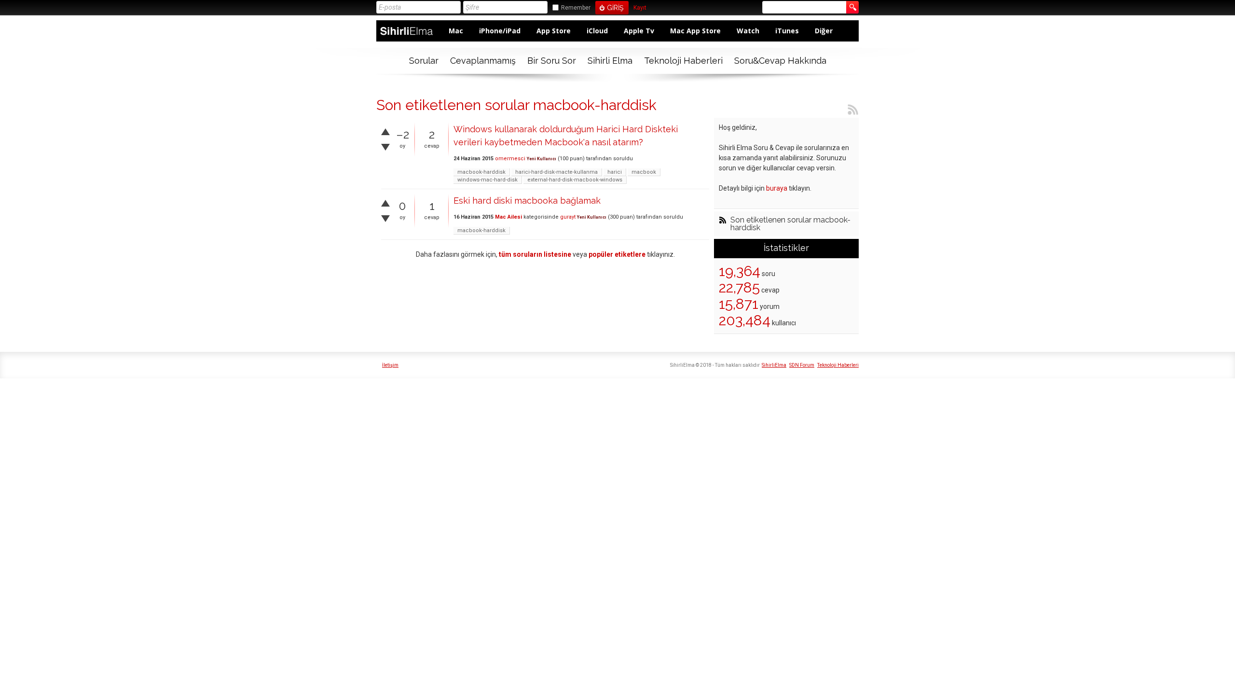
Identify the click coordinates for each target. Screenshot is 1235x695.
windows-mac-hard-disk (487, 180)
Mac (456, 30)
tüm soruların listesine (535, 254)
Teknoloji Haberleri (683, 61)
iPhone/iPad (500, 30)
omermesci (510, 158)
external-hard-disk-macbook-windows (574, 180)
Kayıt (639, 8)
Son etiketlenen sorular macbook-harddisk (790, 224)
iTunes (787, 30)
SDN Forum (801, 365)
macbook (643, 172)
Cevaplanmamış (483, 61)
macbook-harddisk (481, 172)
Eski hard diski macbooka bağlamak (527, 200)
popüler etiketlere (617, 254)
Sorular (424, 61)
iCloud (597, 30)
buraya (776, 188)
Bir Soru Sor (551, 61)
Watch (748, 30)
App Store (553, 30)
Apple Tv (639, 30)
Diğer (824, 30)
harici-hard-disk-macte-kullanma (556, 172)
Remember (575, 7)
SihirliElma (774, 365)
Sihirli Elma (610, 61)
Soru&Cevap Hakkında (780, 61)
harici (614, 172)
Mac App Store (695, 30)
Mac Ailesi (508, 217)
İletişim (390, 365)
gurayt (568, 217)
